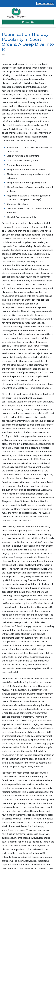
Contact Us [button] (28, 21)
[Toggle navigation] (50, 13)
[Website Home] (16, 13)
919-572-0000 (45, 3)
